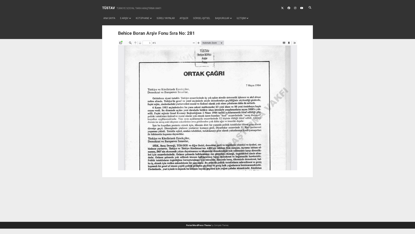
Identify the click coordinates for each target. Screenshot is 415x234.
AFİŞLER (184, 18)
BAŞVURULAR (222, 18)
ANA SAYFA (109, 18)
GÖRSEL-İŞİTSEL (201, 18)
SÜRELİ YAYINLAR (166, 18)
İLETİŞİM (241, 18)
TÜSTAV (108, 8)
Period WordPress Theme (198, 225)
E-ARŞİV (124, 18)
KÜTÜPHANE (142, 18)
